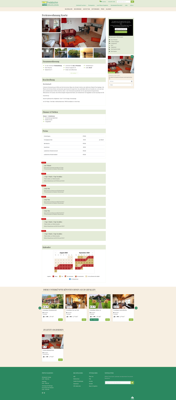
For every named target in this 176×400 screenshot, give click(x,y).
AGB (74, 376)
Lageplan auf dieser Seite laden (121, 29)
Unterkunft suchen (80, 5)
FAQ (90, 379)
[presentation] (39, 308)
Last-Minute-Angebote (102, 5)
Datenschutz (76, 379)
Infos (131, 5)
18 (86, 262)
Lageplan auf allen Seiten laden (121, 31)
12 (89, 260)
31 (55, 271)
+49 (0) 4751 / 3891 (111, 1)
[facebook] (42, 393)
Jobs (126, 5)
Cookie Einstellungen (78, 381)
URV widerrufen (77, 386)
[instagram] (44, 393)
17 (84, 262)
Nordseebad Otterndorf (116, 5)
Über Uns (91, 376)
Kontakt (91, 383)
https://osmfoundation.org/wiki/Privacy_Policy (121, 26)
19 (89, 262)
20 (92, 262)
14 (76, 262)
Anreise (91, 381)
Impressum (76, 383)
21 (76, 265)
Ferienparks (91, 5)
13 (92, 260)
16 (81, 262)
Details (60, 319)
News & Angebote (93, 386)
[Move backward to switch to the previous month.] (55, 252)
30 (71, 268)
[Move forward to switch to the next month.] (92, 252)
